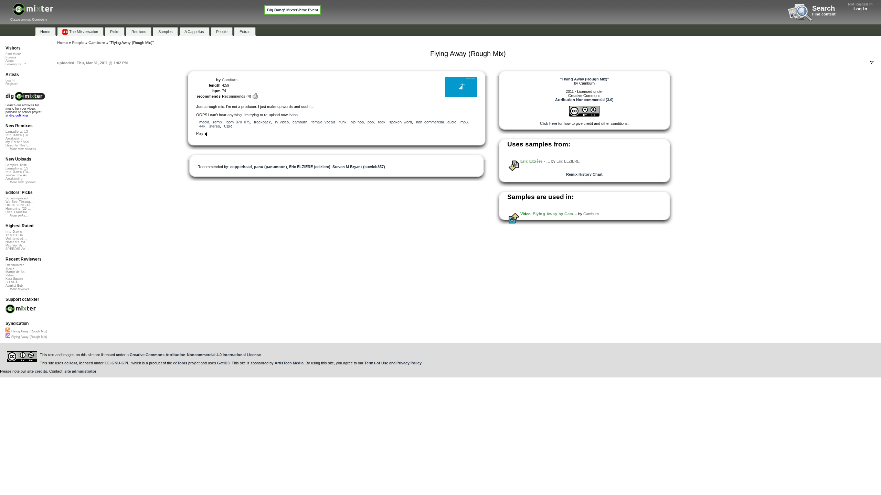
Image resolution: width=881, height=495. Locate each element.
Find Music (13, 54)
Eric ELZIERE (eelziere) (309, 167)
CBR (228, 126)
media (204, 122)
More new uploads (23, 182)
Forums (11, 57)
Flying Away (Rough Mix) (28, 331)
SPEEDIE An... (17, 249)
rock (381, 122)
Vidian (10, 275)
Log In (860, 8)
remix (217, 122)
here (553, 123)
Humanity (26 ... (18, 208)
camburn (300, 122)
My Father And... (19, 142)
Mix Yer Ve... (16, 245)
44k (202, 126)
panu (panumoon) (270, 167)
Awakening (14, 138)
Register (12, 84)
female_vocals (323, 122)
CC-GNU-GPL (117, 363)
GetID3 (223, 363)
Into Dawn (14, 231)
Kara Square (14, 278)
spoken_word (400, 122)
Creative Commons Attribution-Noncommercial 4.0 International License (195, 355)
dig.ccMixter (19, 115)
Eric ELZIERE (568, 161)
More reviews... (21, 289)
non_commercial (430, 122)
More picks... (19, 215)
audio (451, 122)
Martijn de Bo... (17, 272)
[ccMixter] (32, 13)
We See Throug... (19, 202)
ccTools (180, 363)
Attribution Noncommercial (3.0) (584, 100)
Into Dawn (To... (18, 135)
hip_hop (357, 122)
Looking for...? (16, 64)
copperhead (241, 167)
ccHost (70, 363)
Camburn (229, 80)
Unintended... (16, 238)
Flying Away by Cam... (555, 214)
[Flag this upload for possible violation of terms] (872, 63)
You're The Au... (18, 175)
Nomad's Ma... (17, 242)
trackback (262, 122)
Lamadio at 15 (17, 131)
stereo (214, 126)
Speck (10, 268)
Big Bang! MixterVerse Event (292, 10)
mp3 (464, 122)
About (10, 61)
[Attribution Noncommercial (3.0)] (584, 115)
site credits (37, 371)
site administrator (80, 371)
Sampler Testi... (18, 165)
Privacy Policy (409, 363)
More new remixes (23, 149)
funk (343, 122)
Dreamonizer (15, 265)
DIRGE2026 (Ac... (20, 205)
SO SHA (12, 282)
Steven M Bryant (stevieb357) (358, 167)
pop (371, 122)
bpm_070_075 (238, 122)
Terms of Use (376, 363)
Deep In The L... (19, 145)
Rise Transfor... (18, 212)
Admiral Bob (14, 285)
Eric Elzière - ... (535, 161)
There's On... (16, 235)
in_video (282, 122)
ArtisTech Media (289, 363)
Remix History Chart (584, 174)
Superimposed (17, 198)
